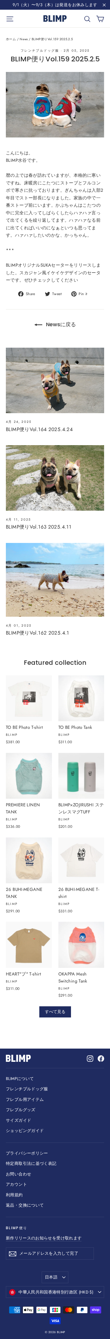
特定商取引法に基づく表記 (31, 1163)
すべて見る (55, 1012)
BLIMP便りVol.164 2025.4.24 (39, 429)
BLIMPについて (20, 1078)
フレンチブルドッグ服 (40, 50)
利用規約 (14, 1195)
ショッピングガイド (25, 1130)
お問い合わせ (18, 1174)
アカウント (16, 1184)
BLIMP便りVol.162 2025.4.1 (37, 632)
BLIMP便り (16, 1228)
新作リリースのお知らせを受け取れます (44, 1238)
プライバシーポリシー (27, 1153)
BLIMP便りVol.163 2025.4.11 (38, 526)
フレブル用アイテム (25, 1099)
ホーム (11, 39)
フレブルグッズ (20, 1110)
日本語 (51, 1277)
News (24, 39)
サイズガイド (18, 1120)
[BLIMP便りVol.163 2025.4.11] (55, 478)
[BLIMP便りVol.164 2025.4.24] (55, 380)
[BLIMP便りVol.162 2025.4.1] (55, 580)
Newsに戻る (60, 324)
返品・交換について (25, 1205)
